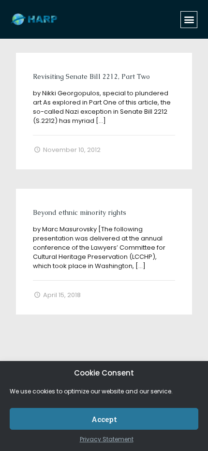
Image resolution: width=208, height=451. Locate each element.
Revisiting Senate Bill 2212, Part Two (91, 76)
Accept (104, 419)
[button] (188, 19)
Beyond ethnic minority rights (79, 212)
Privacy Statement (107, 439)
